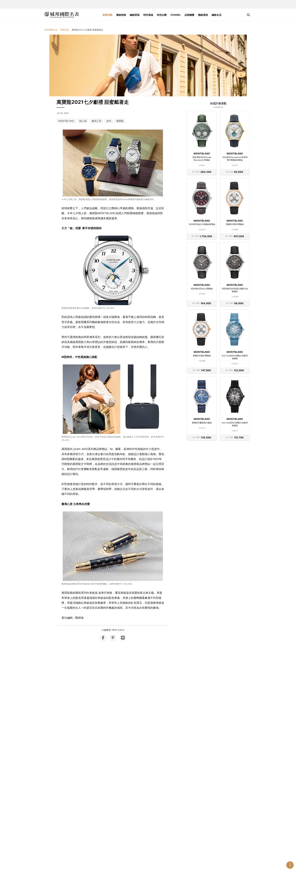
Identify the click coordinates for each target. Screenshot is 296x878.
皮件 (108, 120)
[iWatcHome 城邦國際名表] (61, 15)
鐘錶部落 (135, 14)
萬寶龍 (120, 120)
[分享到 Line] (122, 638)
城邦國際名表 (50, 29)
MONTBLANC (66, 120)
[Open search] (248, 15)
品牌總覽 (189, 14)
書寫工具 (96, 120)
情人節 (83, 120)
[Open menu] (290, 865)
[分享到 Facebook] (103, 638)
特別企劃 (162, 14)
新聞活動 (108, 14)
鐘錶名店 (217, 14)
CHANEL (176, 14)
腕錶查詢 (203, 14)
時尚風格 (148, 14)
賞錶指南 (121, 14)
